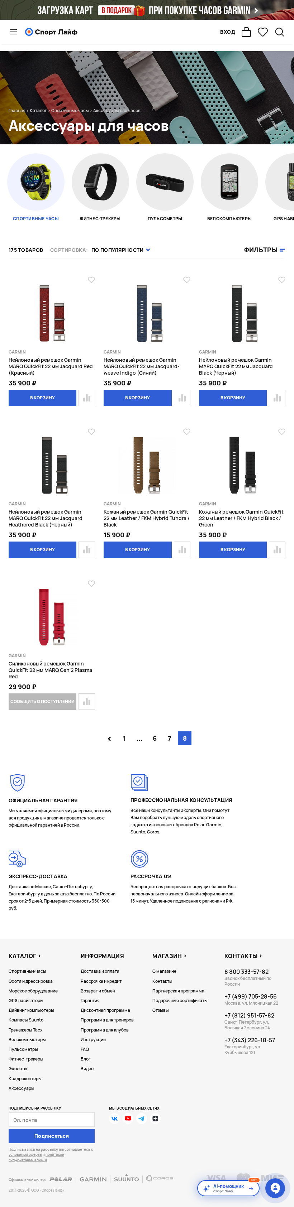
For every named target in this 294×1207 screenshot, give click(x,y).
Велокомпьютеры (27, 1040)
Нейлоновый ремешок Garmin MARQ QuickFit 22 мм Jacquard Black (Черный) (236, 366)
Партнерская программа (178, 991)
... (139, 738)
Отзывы (160, 1010)
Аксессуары (21, 1088)
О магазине (164, 971)
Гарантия (90, 1000)
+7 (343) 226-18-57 (249, 1040)
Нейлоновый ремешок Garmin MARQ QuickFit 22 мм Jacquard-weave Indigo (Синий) (142, 366)
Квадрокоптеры (25, 1079)
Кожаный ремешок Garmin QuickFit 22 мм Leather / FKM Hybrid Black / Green (241, 518)
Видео (87, 1069)
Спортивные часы (70, 110)
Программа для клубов (105, 1030)
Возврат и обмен (98, 991)
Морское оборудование (33, 991)
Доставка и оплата (100, 971)
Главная (17, 110)
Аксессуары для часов (117, 110)
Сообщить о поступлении (42, 701)
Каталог (38, 110)
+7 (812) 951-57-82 (249, 1015)
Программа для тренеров (107, 1020)
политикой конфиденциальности (36, 1157)
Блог (86, 1059)
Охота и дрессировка (31, 981)
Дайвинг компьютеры (31, 1010)
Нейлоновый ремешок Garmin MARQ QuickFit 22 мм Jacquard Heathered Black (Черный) (45, 518)
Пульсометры (23, 1049)
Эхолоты (18, 1069)
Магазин (167, 956)
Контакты (162, 981)
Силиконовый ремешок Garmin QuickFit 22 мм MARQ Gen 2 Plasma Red (50, 670)
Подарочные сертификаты (180, 1000)
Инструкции (93, 1040)
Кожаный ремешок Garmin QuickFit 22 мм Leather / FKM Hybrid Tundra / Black (147, 518)
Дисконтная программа (105, 1010)
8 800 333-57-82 (246, 972)
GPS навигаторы (26, 1000)
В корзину (42, 398)
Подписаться (51, 1136)
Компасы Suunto (26, 1020)
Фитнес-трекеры (26, 1059)
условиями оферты (25, 1154)
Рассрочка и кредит (101, 981)
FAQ (85, 1049)
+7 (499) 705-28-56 (250, 996)
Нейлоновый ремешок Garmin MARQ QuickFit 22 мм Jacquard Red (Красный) (51, 366)
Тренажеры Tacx (26, 1030)
